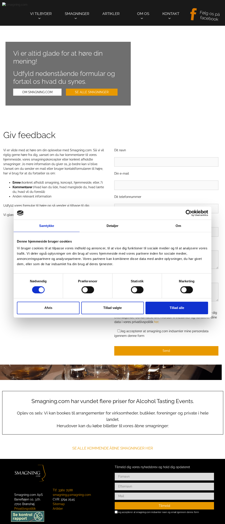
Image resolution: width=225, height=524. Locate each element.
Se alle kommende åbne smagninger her (112, 448)
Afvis (48, 308)
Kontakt (170, 13)
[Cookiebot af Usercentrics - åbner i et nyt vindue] (189, 213)
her (156, 322)
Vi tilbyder (41, 13)
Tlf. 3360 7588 (63, 490)
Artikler (111, 13)
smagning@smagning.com (72, 495)
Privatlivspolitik (25, 508)
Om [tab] (178, 225)
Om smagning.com (37, 92)
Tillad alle (177, 308)
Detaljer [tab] (113, 225)
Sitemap (59, 504)
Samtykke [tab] (46, 225)
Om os (143, 13)
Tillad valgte (112, 308)
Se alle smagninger (92, 92)
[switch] (88, 289)
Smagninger (77, 13)
